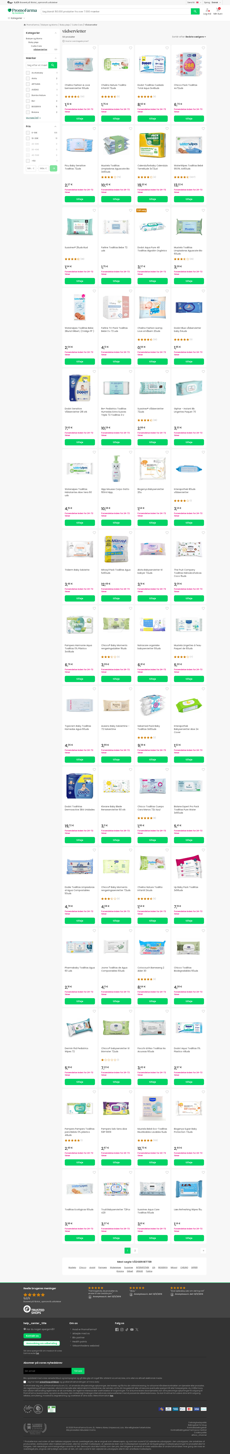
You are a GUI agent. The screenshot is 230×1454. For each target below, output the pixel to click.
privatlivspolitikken (49, 1382)
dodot (92, 1267)
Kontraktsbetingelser (197, 1427)
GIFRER (194, 1267)
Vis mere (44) (32, 118)
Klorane (120, 1271)
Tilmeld (78, 1371)
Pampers (102, 1267)
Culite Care (77, 25)
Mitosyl (174, 1267)
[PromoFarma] (22, 11)
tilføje (79, 118)
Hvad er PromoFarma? (84, 1329)
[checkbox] (41, 73)
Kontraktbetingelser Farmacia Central (189, 1430)
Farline (149, 1271)
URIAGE (139, 1271)
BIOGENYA (163, 1267)
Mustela (72, 1267)
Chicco (82, 1267)
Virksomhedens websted (85, 1345)
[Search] (195, 11)
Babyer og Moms (49, 25)
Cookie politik (200, 1432)
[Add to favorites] (94, 48)
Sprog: (211, 2)
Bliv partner (78, 1337)
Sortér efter (178, 36)
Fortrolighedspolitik (198, 1422)
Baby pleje (65, 25)
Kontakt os (32, 1335)
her (37, 1353)
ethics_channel (199, 1435)
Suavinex (128, 1267)
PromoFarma (33, 25)
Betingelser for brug (197, 1425)
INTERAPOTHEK (142, 1267)
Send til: (191, 2)
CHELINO (184, 1267)
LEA (153, 1267)
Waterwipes (115, 1267)
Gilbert (130, 1271)
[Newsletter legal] (25, 1382)
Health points (79, 1341)
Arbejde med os (81, 1333)
